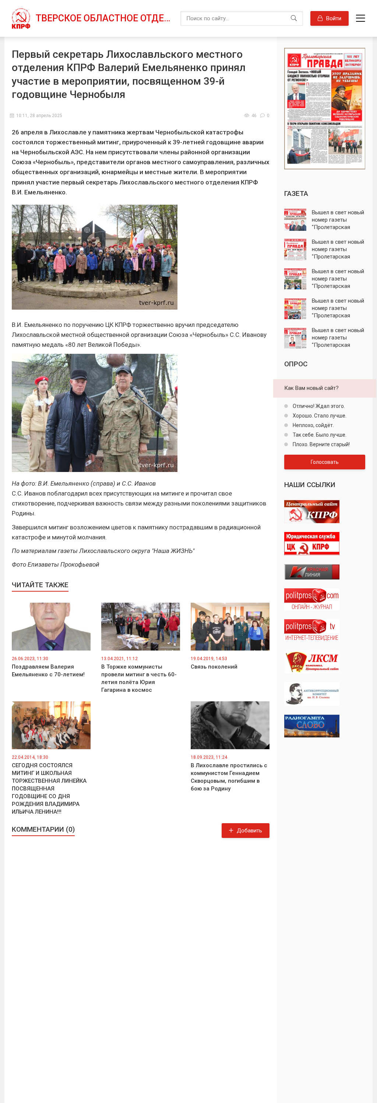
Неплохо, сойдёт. (313, 425)
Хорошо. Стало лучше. (319, 416)
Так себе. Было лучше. (319, 435)
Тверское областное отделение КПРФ (104, 18)
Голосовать (325, 462)
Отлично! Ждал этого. (318, 406)
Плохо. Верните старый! (321, 444)
